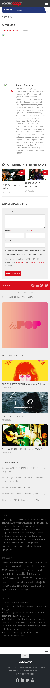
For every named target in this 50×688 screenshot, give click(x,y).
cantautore (31, 562)
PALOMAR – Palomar (12, 416)
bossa (21, 563)
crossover (14, 566)
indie (10, 573)
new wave (26, 578)
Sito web (8, 240)
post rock (19, 582)
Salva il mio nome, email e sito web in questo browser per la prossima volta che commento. (25, 252)
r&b (3, 586)
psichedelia (34, 582)
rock (26, 585)
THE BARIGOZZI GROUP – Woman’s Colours (23, 384)
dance (22, 566)
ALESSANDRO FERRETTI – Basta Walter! (22, 449)
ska (38, 586)
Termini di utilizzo (37, 262)
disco (28, 567)
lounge (10, 578)
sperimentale (9, 589)
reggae (19, 586)
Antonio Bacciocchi (12, 30)
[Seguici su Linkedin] (37, 285)
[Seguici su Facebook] (33, 285)
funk (9, 570)
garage (20, 570)
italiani (27, 573)
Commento (10, 212)
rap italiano (12, 586)
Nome (8, 230)
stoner (19, 589)
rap (7, 585)
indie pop (18, 574)
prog (26, 582)
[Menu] (46, 3)
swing (24, 590)
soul (42, 585)
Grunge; (27, 570)
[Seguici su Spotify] (46, 285)
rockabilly (33, 586)
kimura (40, 574)
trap (29, 589)
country (5, 566)
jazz (35, 574)
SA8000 (15, 523)
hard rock (36, 570)
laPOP (5, 578)
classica (43, 563)
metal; (16, 578)
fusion (14, 570)
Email (29, 230)
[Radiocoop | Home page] (16, 3)
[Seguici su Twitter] (41, 285)
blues (16, 562)
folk (4, 570)
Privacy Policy (21, 262)
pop (12, 581)
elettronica (38, 566)
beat (11, 562)
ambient (5, 563)
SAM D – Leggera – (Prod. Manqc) (30, 493)
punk (43, 582)
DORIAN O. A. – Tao (22, 487)
